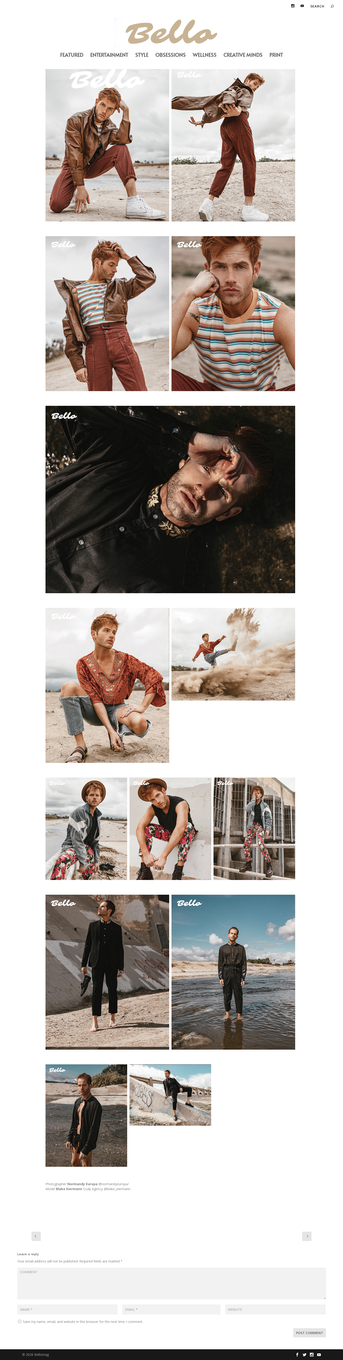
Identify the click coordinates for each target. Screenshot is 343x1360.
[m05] (86, 829)
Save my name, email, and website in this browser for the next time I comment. (83, 1321)
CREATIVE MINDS (243, 55)
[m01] (107, 143)
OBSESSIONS (170, 55)
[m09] (107, 972)
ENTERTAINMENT (109, 55)
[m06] (254, 829)
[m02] (107, 313)
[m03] (233, 313)
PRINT (276, 55)
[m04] (233, 143)
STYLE (141, 55)
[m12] (233, 654)
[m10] (233, 972)
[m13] (170, 1094)
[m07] (170, 829)
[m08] (107, 685)
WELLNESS (205, 55)
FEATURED (71, 55)
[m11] (86, 1115)
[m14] (170, 499)
